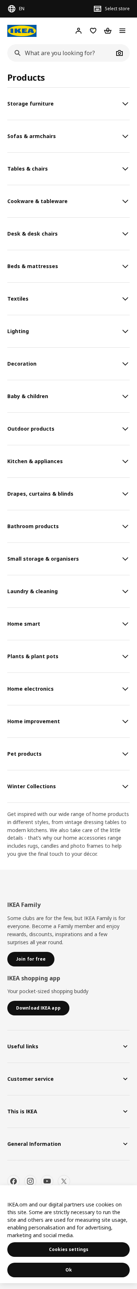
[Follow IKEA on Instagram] (30, 1181)
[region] (68, 1234)
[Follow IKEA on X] (64, 1181)
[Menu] (122, 30)
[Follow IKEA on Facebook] (13, 1181)
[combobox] (60, 53)
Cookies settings (68, 1249)
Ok (68, 1270)
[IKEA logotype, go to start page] (22, 31)
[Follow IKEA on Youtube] (47, 1181)
